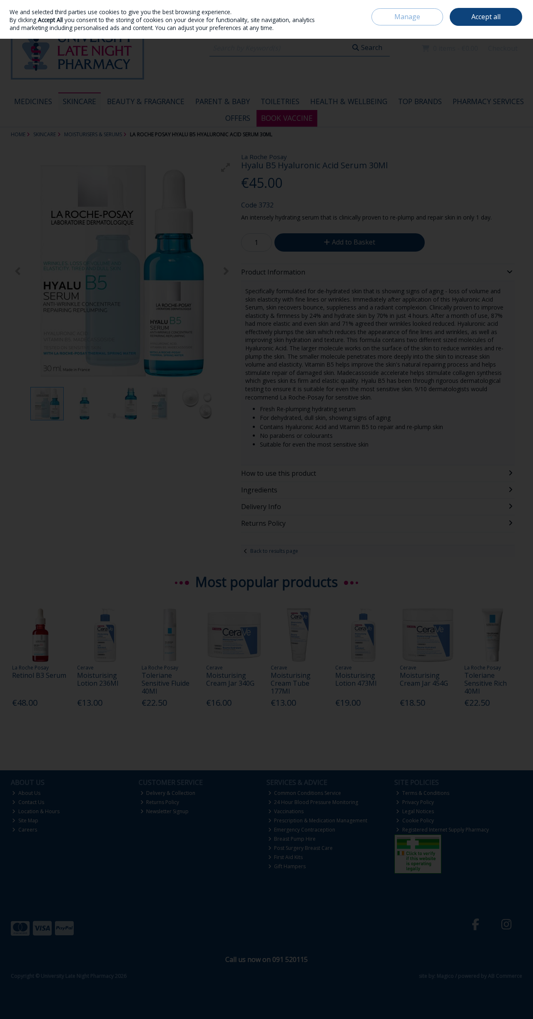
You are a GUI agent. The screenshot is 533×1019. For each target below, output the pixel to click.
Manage (407, 16)
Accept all (486, 16)
